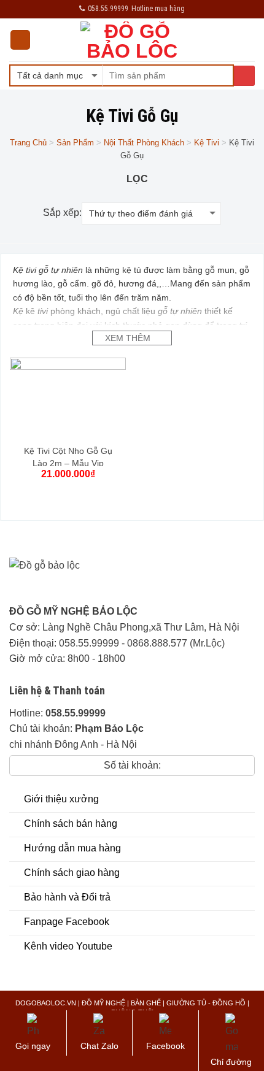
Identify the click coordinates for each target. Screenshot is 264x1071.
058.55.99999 (89, 643)
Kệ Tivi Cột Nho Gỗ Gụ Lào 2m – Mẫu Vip (68, 457)
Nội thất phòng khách (144, 142)
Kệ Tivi (206, 142)
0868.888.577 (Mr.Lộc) (176, 643)
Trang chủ (28, 142)
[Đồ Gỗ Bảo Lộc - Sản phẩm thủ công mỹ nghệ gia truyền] (132, 39)
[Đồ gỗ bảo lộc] (84, 581)
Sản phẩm (75, 142)
